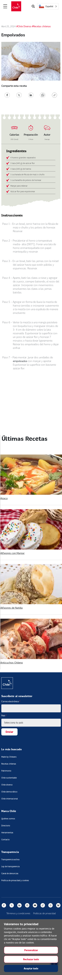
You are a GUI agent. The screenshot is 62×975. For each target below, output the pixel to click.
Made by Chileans (9, 757)
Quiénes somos (8, 818)
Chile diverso (7, 784)
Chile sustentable (9, 777)
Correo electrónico (10, 701)
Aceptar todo (31, 968)
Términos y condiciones (18, 913)
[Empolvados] (7, 94)
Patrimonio (6, 771)
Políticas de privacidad (44, 913)
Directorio (5, 825)
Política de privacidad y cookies (15, 880)
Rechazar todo (31, 959)
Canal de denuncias (9, 873)
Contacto (5, 839)
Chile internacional (9, 798)
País (4, 715)
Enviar (9, 731)
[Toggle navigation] (5, 6)
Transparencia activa (10, 859)
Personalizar (31, 950)
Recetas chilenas (8, 764)
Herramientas (7, 832)
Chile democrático (9, 791)
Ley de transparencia (10, 866)
